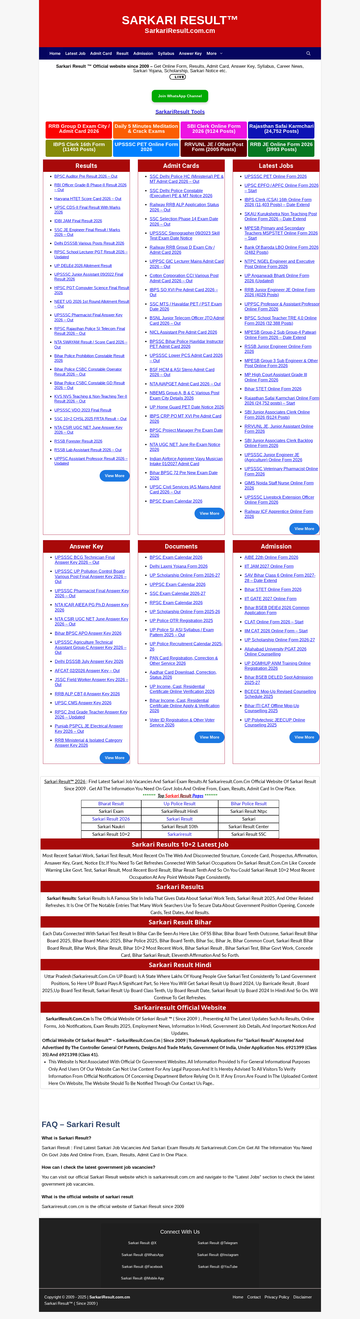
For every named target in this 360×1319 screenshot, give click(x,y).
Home (55, 53)
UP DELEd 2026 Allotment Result (83, 265)
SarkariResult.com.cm (109, 1297)
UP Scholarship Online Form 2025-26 (185, 611)
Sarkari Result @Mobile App (142, 1278)
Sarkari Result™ (180, 20)
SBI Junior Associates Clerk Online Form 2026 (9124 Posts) (277, 414)
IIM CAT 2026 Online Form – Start (276, 630)
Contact (254, 1297)
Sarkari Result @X (142, 1243)
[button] (308, 53)
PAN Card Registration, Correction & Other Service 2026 (184, 660)
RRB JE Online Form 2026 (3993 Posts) (281, 147)
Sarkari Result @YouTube (217, 1267)
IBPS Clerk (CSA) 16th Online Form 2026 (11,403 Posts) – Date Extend (278, 202)
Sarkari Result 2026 (111, 819)
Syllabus (166, 53)
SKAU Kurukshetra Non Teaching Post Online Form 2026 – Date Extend (281, 216)
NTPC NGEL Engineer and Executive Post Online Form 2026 (280, 264)
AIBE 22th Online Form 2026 (271, 557)
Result (122, 53)
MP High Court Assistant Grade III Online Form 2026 (276, 377)
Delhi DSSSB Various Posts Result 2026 (89, 243)
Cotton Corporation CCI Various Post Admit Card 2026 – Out (184, 278)
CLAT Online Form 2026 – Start (274, 621)
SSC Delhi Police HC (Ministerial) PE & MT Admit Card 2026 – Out (187, 179)
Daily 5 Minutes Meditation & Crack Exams (146, 129)
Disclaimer (302, 1297)
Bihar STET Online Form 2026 (273, 388)
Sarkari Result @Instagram (218, 1255)
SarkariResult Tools (180, 112)
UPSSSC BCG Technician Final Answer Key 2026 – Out (85, 560)
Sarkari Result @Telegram (218, 1243)
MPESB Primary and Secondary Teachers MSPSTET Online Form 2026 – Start (281, 233)
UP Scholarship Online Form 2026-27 (185, 575)
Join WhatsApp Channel (180, 96)
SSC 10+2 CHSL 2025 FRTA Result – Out (90, 418)
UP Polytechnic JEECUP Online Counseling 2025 (275, 722)
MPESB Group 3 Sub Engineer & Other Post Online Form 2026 (281, 363)
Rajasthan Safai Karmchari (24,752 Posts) (281, 129)
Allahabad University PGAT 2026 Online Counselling (276, 651)
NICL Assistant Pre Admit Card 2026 (183, 332)
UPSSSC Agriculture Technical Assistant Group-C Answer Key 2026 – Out (91, 647)
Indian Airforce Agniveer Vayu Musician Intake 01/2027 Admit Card (186, 461)
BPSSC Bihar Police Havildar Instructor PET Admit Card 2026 (186, 344)
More (212, 53)
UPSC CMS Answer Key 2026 (83, 702)
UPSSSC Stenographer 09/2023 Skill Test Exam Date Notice (185, 235)
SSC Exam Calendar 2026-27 (178, 593)
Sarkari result (180, 819)
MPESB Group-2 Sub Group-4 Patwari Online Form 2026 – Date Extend (280, 335)
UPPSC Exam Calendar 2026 (178, 584)
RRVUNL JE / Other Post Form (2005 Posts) (213, 147)
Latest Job (75, 53)
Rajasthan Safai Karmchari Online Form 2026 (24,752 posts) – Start (282, 400)
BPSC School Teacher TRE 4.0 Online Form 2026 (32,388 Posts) (281, 320)
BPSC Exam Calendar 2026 (176, 501)
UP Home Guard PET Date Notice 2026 (187, 407)
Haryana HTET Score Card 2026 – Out (87, 198)
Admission (143, 53)
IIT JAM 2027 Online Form (269, 566)
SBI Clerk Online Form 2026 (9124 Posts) (214, 129)
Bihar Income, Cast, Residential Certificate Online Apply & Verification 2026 (185, 705)
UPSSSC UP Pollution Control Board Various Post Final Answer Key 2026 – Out (91, 576)
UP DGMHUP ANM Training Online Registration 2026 (278, 666)
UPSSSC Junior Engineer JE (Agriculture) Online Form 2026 (273, 457)
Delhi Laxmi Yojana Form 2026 (179, 566)
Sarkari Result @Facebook (142, 1267)
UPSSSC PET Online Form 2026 (146, 147)
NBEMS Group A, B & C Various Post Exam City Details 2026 (184, 395)
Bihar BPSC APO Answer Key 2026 (88, 633)
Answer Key (190, 53)
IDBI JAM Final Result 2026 (78, 221)
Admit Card (101, 53)
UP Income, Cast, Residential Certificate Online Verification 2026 (182, 689)
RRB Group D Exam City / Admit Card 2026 (79, 129)
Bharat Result (111, 804)
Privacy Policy (277, 1297)
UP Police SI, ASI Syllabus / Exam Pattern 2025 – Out (182, 632)
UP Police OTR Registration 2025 (181, 620)
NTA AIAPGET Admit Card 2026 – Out (185, 383)
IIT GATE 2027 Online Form (270, 598)
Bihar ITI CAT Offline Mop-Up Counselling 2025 (272, 708)
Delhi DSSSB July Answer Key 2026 (89, 661)
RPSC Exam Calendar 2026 (176, 602)
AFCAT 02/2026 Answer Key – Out (87, 670)
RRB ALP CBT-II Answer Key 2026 (87, 693)
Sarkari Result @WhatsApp (142, 1255)
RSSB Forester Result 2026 (78, 441)
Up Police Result (180, 804)
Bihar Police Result (249, 804)
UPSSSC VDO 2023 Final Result (82, 410)
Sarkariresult (180, 834)
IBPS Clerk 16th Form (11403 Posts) (79, 147)
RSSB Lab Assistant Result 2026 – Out (87, 450)
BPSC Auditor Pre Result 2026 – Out (85, 176)
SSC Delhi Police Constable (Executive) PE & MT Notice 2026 (181, 193)
